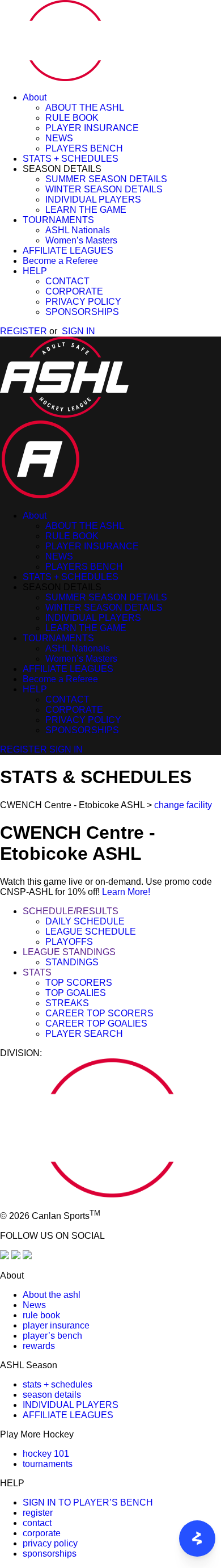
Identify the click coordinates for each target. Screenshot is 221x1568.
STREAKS (67, 1003)
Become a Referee (60, 261)
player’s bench (52, 1335)
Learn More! (126, 892)
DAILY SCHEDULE (85, 921)
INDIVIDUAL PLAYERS (93, 199)
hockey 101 (46, 1453)
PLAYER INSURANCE (92, 128)
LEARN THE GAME (85, 210)
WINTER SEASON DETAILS (104, 189)
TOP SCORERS (78, 982)
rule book (41, 1315)
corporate (42, 1533)
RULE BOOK (72, 118)
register (38, 1512)
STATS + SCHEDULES (70, 158)
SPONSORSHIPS (82, 312)
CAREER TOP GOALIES (96, 1023)
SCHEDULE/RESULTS (70, 911)
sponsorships (49, 1553)
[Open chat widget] (197, 1538)
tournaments (48, 1464)
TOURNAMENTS (58, 220)
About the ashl (51, 1295)
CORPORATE (74, 291)
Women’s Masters (81, 240)
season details (52, 1394)
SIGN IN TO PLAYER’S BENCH (88, 1502)
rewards (39, 1346)
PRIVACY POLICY (83, 301)
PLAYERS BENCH (84, 148)
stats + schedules (57, 1384)
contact (37, 1523)
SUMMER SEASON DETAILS (106, 179)
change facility (183, 805)
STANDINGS (72, 962)
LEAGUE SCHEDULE (90, 931)
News (34, 1305)
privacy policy (50, 1543)
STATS (37, 972)
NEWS (59, 138)
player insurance (56, 1325)
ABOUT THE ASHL (84, 107)
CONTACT (67, 281)
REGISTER (23, 331)
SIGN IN (78, 331)
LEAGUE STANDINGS (69, 952)
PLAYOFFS (69, 942)
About (34, 97)
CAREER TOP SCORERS (99, 1013)
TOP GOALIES (75, 993)
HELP (35, 271)
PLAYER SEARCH (84, 1034)
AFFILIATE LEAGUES (68, 250)
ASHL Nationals (77, 230)
